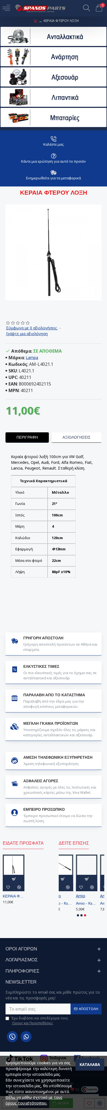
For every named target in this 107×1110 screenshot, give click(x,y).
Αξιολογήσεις (77, 437)
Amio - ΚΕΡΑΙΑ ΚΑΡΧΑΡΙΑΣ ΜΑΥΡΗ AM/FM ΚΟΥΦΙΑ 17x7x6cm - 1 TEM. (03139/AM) (94, 903)
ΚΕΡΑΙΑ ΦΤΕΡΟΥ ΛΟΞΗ (13, 896)
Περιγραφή (27, 437)
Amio (63, 895)
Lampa (32, 357)
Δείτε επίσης (74, 843)
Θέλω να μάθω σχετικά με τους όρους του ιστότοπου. (34, 1100)
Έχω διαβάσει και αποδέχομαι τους (39, 1020)
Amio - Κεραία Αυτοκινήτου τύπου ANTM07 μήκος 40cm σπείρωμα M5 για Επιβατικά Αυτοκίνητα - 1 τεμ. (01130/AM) (69, 903)
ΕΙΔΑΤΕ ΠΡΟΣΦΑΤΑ (23, 843)
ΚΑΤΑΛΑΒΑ (90, 1064)
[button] (78, 915)
